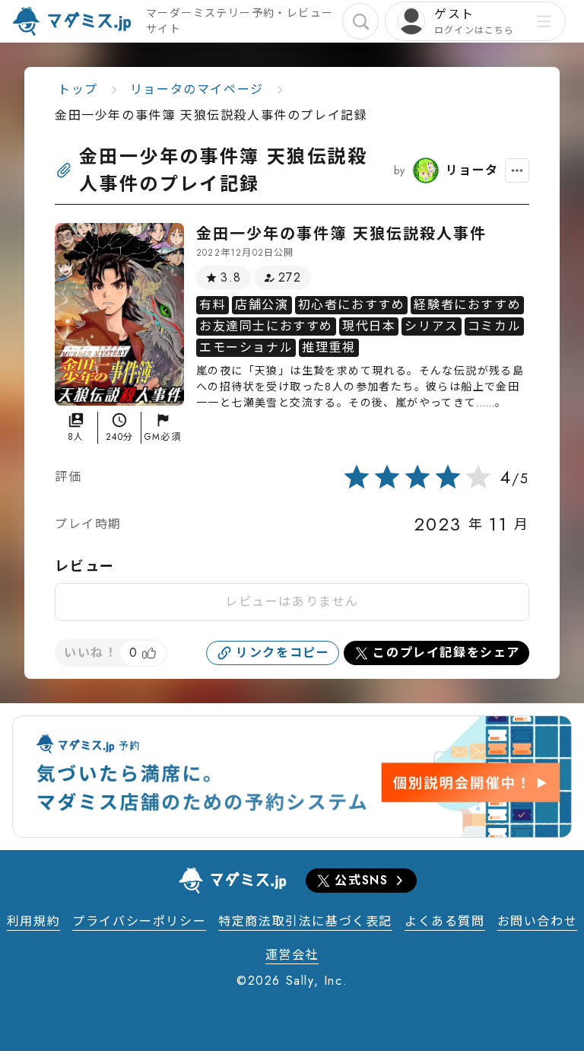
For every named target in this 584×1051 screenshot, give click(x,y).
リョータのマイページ (197, 89)
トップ (78, 89)
